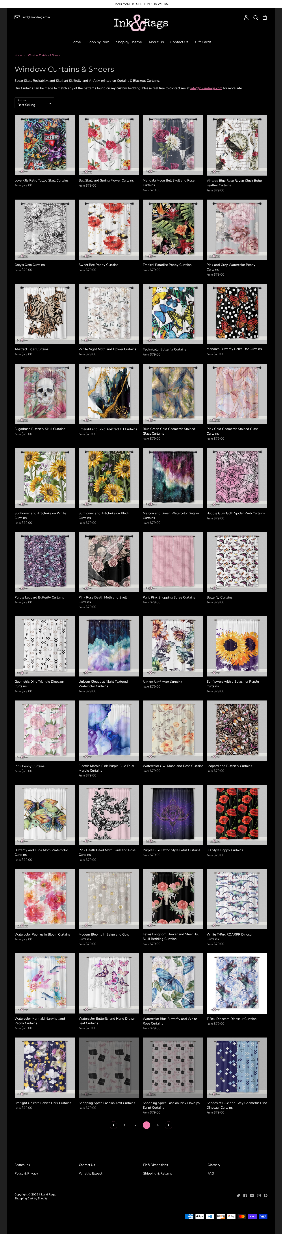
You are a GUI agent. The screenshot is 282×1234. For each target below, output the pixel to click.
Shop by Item (98, 42)
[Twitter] (236, 1195)
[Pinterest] (264, 1195)
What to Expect (90, 1173)
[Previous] (113, 1126)
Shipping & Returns (157, 1173)
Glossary (214, 1165)
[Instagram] (257, 1195)
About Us (156, 42)
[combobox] (34, 102)
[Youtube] (250, 1195)
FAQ (211, 1173)
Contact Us (179, 42)
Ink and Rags (47, 1195)
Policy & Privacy (26, 1173)
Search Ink (22, 1165)
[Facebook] (243, 1195)
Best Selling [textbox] (26, 105)
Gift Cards (203, 42)
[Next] (168, 1126)
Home (76, 42)
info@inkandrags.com (206, 88)
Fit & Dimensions (155, 1165)
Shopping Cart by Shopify (31, 1199)
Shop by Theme (129, 42)
